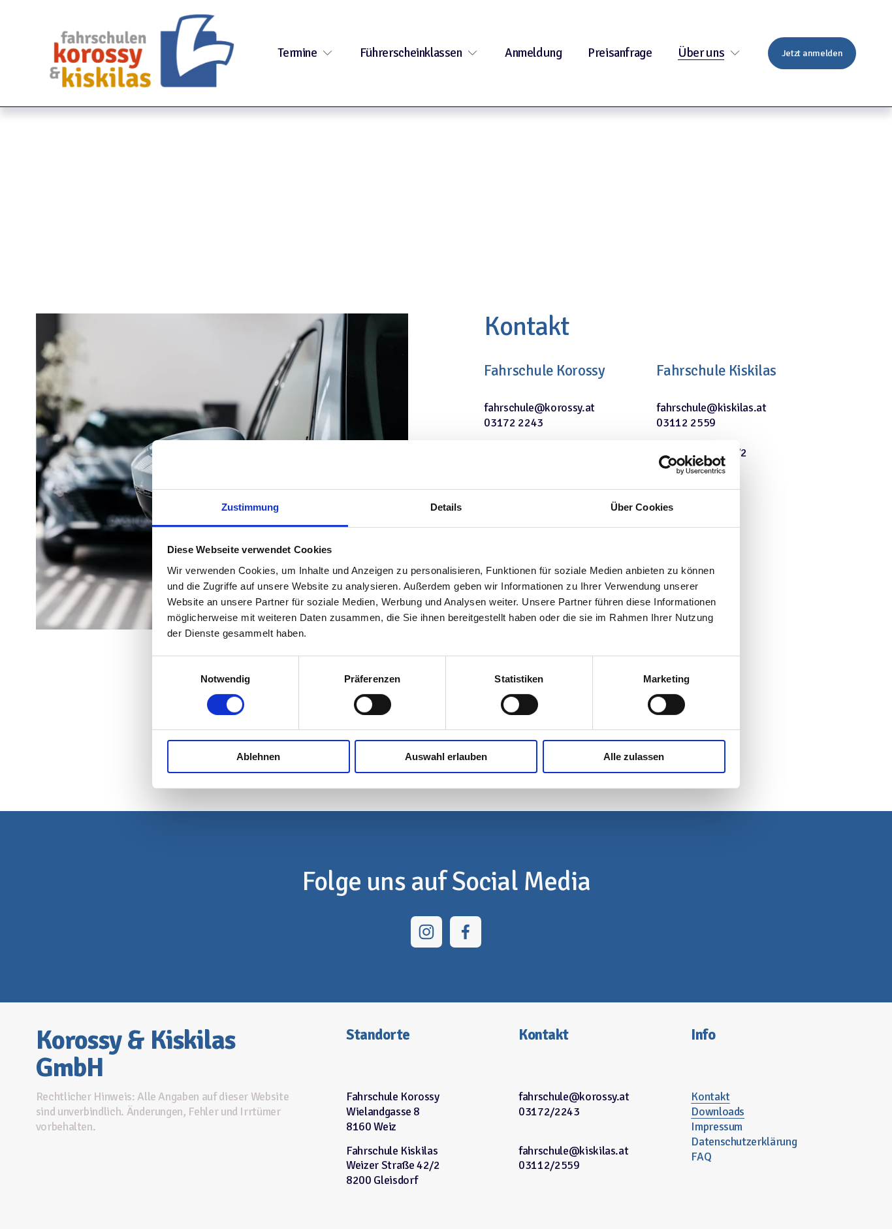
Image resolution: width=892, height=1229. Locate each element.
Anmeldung (533, 53)
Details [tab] (446, 507)
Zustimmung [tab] (250, 507)
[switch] (372, 704)
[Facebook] (465, 932)
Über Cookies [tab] (642, 507)
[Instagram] (426, 932)
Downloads (717, 1111)
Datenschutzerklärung (744, 1141)
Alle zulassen (633, 757)
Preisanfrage (620, 53)
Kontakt (710, 1096)
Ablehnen (258, 757)
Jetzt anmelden (812, 53)
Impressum (716, 1126)
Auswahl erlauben (446, 757)
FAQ (701, 1156)
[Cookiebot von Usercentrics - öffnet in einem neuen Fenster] (668, 464)
